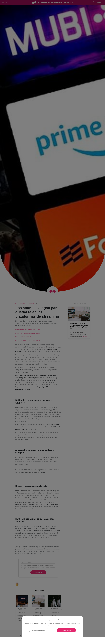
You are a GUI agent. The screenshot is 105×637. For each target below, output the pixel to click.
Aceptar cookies (66, 630)
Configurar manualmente (38, 630)
